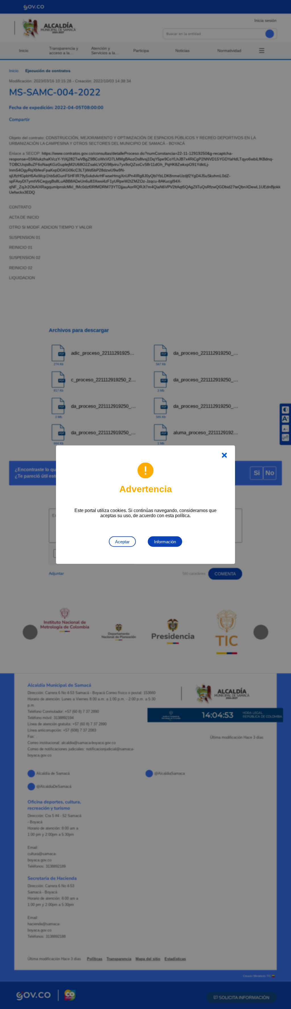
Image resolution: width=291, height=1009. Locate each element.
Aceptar (122, 541)
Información (165, 541)
